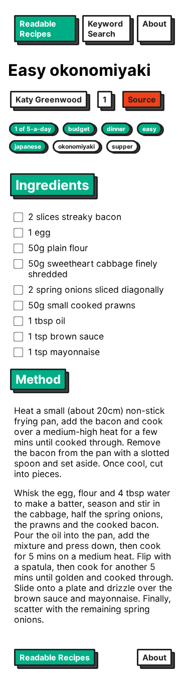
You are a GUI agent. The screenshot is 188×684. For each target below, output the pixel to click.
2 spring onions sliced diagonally (96, 289)
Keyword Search (105, 29)
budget (79, 129)
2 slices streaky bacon (74, 216)
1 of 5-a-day (33, 129)
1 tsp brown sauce (66, 336)
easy (149, 129)
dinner (116, 129)
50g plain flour (58, 248)
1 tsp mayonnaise (64, 352)
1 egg (39, 232)
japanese (28, 146)
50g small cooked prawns (81, 305)
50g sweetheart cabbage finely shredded (92, 268)
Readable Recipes (38, 29)
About (154, 24)
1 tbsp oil (46, 320)
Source (142, 99)
